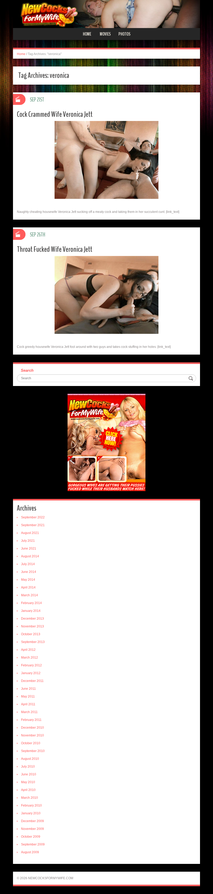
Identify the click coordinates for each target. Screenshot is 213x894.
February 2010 (31, 805)
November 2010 (32, 735)
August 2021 (30, 533)
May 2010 (28, 782)
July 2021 (28, 541)
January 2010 (31, 813)
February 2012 (31, 665)
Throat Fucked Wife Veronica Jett (54, 249)
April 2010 (28, 790)
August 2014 (30, 556)
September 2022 (33, 517)
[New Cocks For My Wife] (106, 14)
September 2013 (33, 642)
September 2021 (33, 525)
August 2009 (30, 852)
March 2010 (29, 798)
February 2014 (31, 603)
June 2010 (28, 774)
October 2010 (30, 743)
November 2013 (32, 626)
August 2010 (30, 759)
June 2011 (28, 688)
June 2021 (28, 548)
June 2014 (28, 572)
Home (87, 34)
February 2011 (31, 720)
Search (27, 370)
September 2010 (33, 751)
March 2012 (29, 657)
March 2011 (29, 712)
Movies (105, 34)
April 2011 (28, 704)
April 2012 (28, 650)
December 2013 (32, 618)
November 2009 (32, 829)
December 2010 (32, 727)
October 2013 (30, 634)
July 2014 (28, 564)
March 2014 (29, 595)
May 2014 (28, 579)
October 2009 (30, 836)
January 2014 (31, 611)
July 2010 (28, 766)
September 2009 (33, 844)
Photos (124, 34)
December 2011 (32, 681)
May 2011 (28, 696)
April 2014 (28, 587)
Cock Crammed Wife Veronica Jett (54, 114)
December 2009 (32, 821)
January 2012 (31, 673)
